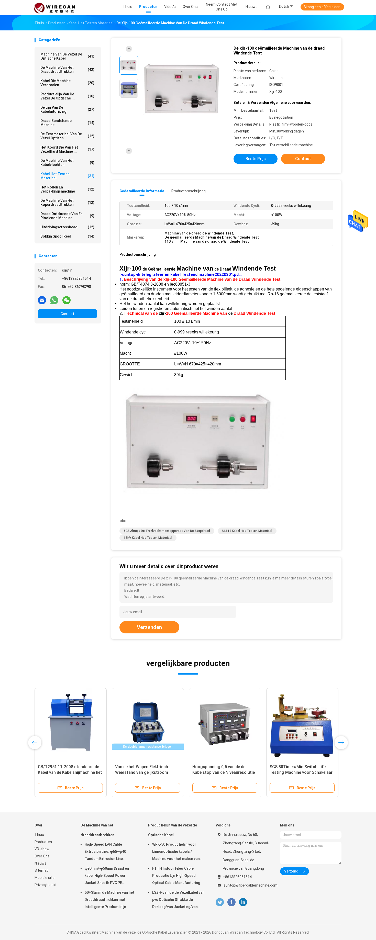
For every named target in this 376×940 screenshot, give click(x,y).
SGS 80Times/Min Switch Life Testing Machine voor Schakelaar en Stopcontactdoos (301, 772)
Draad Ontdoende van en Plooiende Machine (67, 216)
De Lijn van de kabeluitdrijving (67, 109)
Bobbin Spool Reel (67, 236)
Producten (43, 842)
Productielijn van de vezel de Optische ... (67, 96)
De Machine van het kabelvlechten (67, 163)
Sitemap (42, 870)
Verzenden (149, 627)
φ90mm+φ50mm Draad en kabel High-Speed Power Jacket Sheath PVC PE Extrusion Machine (107, 876)
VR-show (42, 849)
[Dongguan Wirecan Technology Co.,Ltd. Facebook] (231, 902)
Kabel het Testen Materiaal (67, 176)
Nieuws (41, 863)
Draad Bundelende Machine (67, 123)
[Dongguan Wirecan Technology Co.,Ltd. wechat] (66, 300)
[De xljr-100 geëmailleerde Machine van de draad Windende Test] (184, 89)
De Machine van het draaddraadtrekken (67, 69)
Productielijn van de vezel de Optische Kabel (172, 830)
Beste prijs (256, 158)
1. (121, 279)
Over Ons (42, 856)
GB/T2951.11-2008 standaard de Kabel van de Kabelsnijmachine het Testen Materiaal (70, 772)
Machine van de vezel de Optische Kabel (67, 56)
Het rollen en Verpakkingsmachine (67, 189)
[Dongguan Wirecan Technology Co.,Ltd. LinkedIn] (243, 902)
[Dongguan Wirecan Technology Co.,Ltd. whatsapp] (54, 300)
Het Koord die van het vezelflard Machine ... (67, 149)
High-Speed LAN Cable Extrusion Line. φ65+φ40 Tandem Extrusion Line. (105, 851)
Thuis (39, 835)
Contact (67, 314)
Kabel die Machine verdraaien (67, 83)
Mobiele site (44, 878)
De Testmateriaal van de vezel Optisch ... (67, 136)
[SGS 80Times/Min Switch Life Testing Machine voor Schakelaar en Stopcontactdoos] (302, 724)
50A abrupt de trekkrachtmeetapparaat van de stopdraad (167, 531)
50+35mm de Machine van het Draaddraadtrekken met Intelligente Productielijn (109, 899)
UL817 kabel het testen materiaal (247, 531)
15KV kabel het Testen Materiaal (148, 538)
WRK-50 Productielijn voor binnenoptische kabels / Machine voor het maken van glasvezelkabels (176, 852)
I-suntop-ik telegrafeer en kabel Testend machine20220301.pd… (180, 274)
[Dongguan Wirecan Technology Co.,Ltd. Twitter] (220, 902)
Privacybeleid (45, 885)
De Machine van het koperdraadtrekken (67, 202)
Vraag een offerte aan (322, 7)
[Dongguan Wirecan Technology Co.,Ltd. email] (42, 300)
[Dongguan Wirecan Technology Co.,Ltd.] (54, 8)
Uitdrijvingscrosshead (67, 227)
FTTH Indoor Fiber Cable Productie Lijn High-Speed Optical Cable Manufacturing (176, 875)
